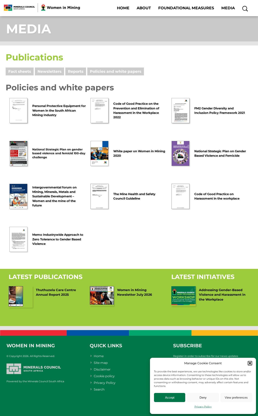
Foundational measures (186, 8)
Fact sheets (19, 71)
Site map (101, 363)
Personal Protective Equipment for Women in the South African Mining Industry (59, 110)
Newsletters (49, 71)
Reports (75, 71)
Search (99, 389)
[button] (250, 363)
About (144, 8)
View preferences (236, 397)
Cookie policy (104, 376)
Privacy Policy (203, 406)
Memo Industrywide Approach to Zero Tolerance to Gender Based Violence (57, 239)
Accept (169, 397)
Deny (203, 397)
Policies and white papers (115, 71)
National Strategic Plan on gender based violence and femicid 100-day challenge (58, 153)
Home (123, 8)
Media (228, 8)
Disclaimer (102, 369)
